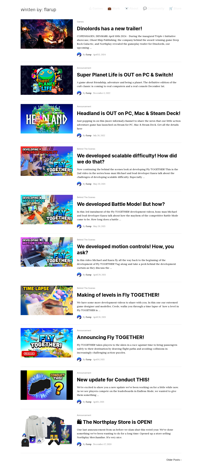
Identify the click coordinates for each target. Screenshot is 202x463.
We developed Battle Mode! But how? (121, 204)
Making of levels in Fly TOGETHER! (118, 295)
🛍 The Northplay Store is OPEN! (114, 422)
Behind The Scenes (86, 149)
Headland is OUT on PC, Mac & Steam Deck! (128, 113)
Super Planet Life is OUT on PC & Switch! (125, 75)
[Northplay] (32, 7)
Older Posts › (173, 459)
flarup (89, 54)
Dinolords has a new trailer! (109, 28)
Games (80, 22)
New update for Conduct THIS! (113, 380)
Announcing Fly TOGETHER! (110, 337)
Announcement (84, 68)
